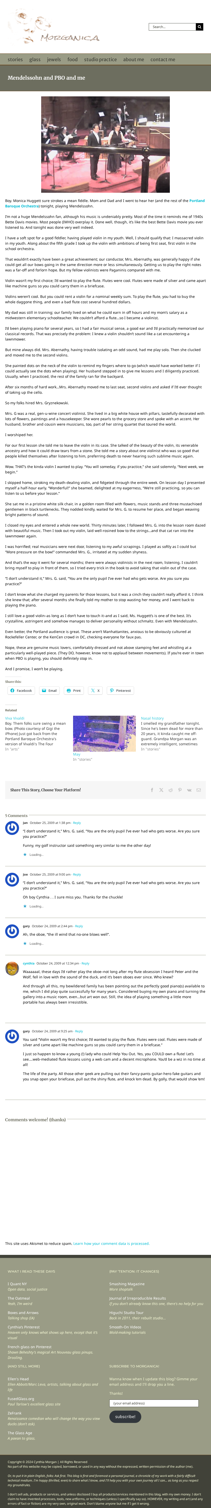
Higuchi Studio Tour (126, 1312)
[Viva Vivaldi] (39, 734)
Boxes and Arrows (23, 1312)
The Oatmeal (19, 1298)
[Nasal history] (175, 734)
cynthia (28, 963)
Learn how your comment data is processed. (111, 1243)
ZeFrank (14, 1413)
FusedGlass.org (21, 1398)
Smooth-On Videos (125, 1327)
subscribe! (125, 1416)
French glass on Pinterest (29, 1346)
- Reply (76, 823)
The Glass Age (20, 1432)
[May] (104, 733)
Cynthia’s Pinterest (24, 1327)
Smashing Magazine (127, 1283)
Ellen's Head (18, 1378)
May (76, 754)
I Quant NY (17, 1283)
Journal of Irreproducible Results (137, 1298)
